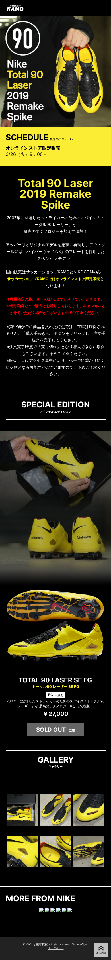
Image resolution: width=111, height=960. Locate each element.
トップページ (56, 948)
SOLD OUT (55, 729)
